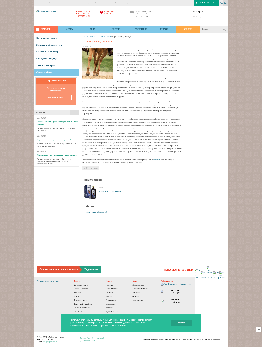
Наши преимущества (103, 3)
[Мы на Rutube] (222, 275)
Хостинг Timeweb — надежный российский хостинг (92, 339)
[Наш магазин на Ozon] (210, 272)
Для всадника (111, 300)
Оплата (65, 3)
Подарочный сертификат (83, 304)
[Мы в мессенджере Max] (197, 274)
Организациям (131, 3)
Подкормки (141, 29)
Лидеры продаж (112, 289)
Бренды (109, 296)
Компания (40, 3)
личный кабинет (208, 3)
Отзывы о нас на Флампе (48, 281)
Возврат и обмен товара (48, 52)
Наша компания (138, 285)
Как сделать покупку (46, 58)
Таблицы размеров (45, 65)
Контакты (118, 3)
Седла (93, 29)
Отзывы (76, 3)
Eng (225, 3)
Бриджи (164, 29)
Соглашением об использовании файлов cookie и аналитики (98, 326)
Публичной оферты (135, 320)
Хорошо (181, 323)
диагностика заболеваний (96, 212)
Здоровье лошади (112, 312)
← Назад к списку (91, 168)
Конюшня (109, 308)
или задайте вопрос (56, 97)
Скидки (188, 29)
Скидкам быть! (111, 293)
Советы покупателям (46, 38)
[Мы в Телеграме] (216, 275)
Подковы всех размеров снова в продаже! (54, 140)
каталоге (156, 160)
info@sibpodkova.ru (50, 342)
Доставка (53, 3)
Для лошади (110, 304)
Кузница (116, 29)
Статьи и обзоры (104, 37)
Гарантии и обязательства (49, 45)
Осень (69, 29)
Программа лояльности (82, 300)
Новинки (109, 285)
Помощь (86, 3)
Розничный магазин (139, 289)
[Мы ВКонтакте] (203, 275)
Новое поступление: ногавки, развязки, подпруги (57, 155)
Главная (85, 37)
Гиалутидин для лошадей (110, 191)
